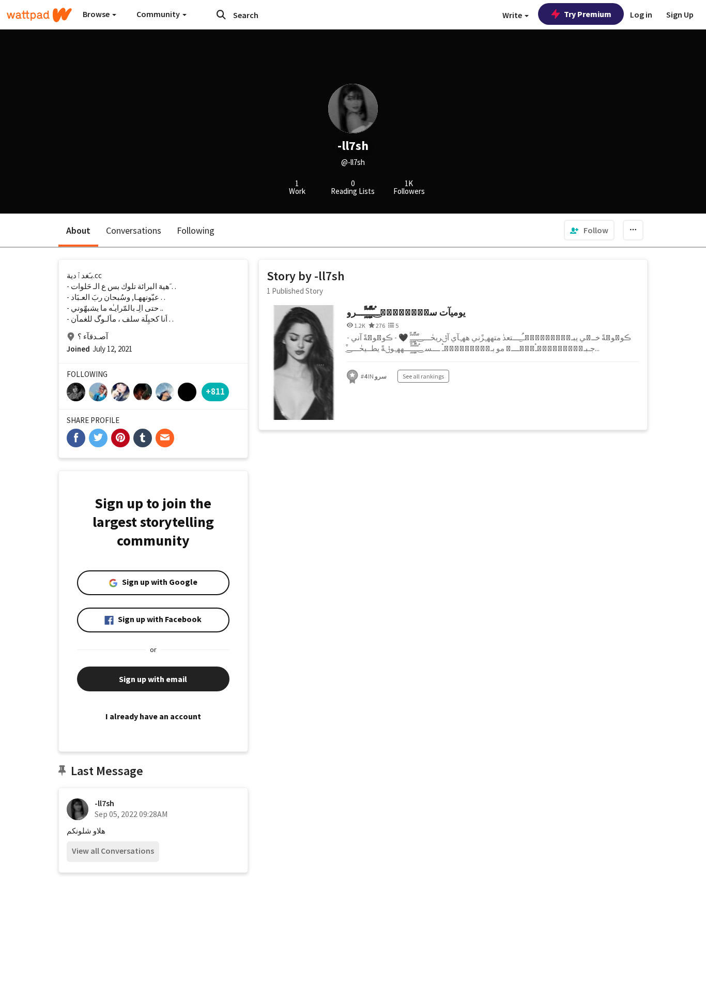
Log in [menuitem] (641, 14)
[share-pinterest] (120, 438)
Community (158, 14)
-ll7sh (104, 803)
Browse (97, 14)
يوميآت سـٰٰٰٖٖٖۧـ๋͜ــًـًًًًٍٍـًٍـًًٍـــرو (406, 312)
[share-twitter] (98, 438)
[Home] (39, 15)
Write (513, 15)
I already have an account (153, 716)
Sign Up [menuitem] (680, 14)
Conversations (133, 230)
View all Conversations (113, 850)
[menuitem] (589, 230)
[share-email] (165, 438)
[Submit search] (221, 14)
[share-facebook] (76, 438)
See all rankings (423, 376)
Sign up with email (153, 679)
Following (195, 230)
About (78, 230)
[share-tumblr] (142, 438)
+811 (215, 391)
